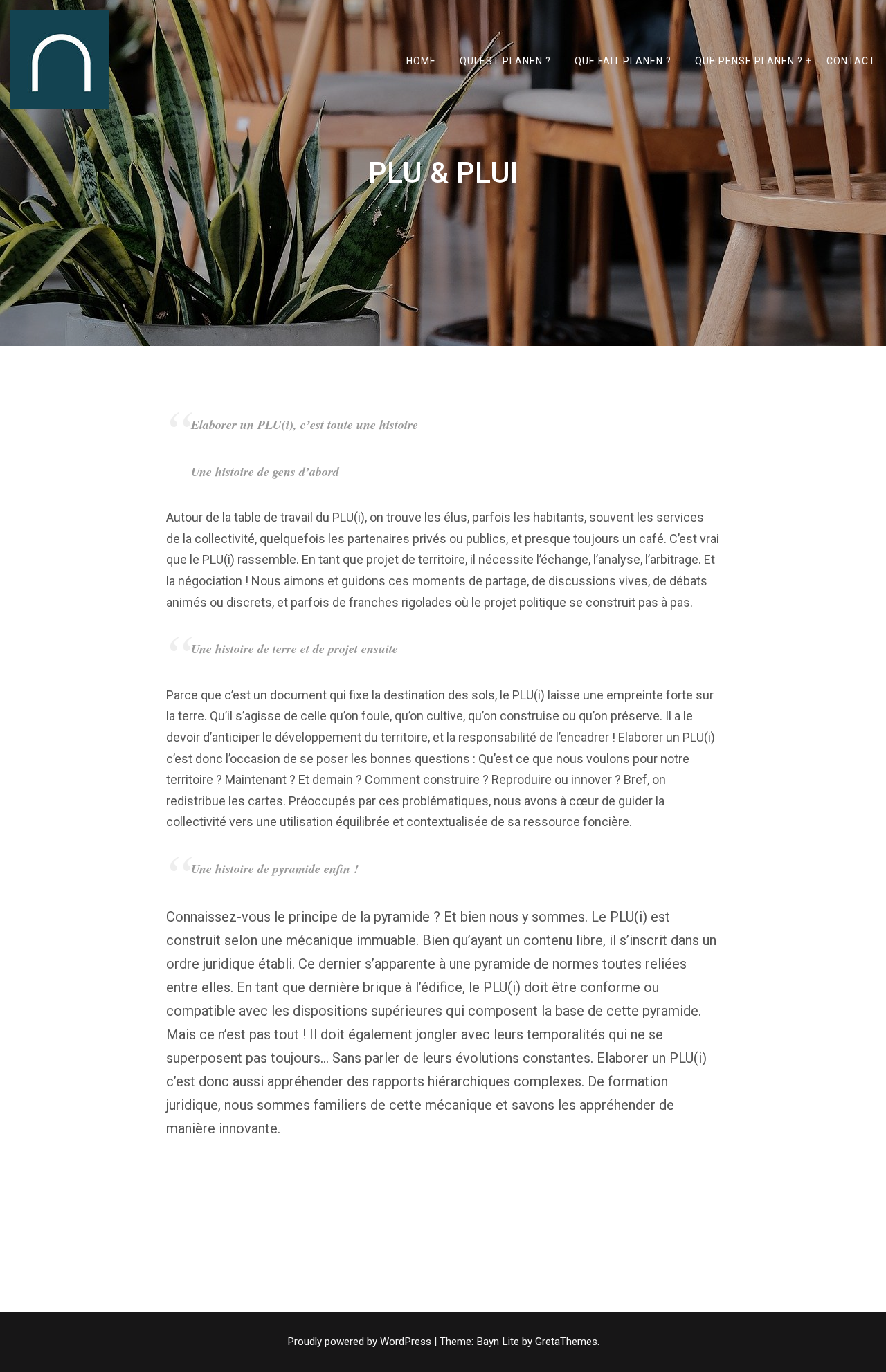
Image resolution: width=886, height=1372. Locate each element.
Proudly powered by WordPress (360, 1341)
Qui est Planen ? (505, 60)
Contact (851, 60)
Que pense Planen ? (749, 60)
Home (421, 60)
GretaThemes (566, 1341)
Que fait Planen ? (623, 60)
